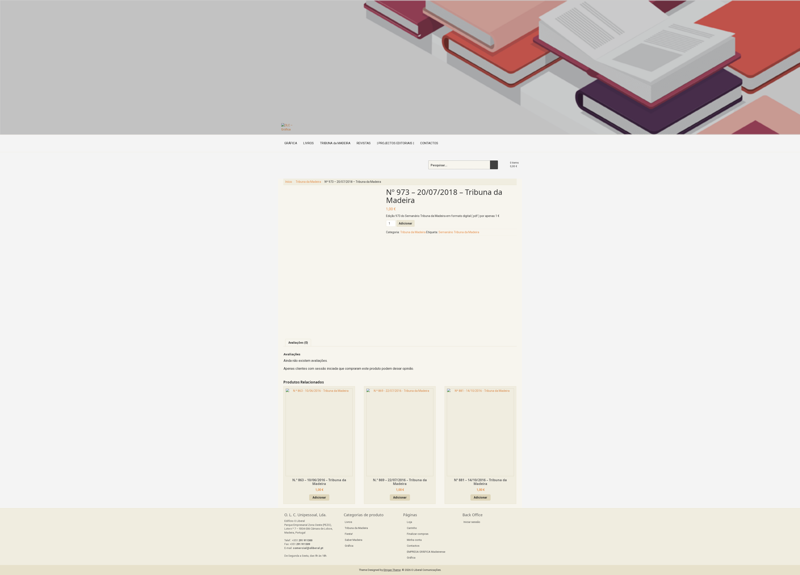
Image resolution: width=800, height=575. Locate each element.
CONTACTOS (429, 143)
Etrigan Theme (392, 569)
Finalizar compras (417, 533)
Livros (348, 522)
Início (288, 181)
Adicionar (405, 223)
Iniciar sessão (472, 522)
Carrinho (412, 528)
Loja (409, 522)
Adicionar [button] (319, 497)
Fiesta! (349, 533)
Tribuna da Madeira (308, 181)
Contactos (413, 545)
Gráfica (349, 545)
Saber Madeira (353, 539)
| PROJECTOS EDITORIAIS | (395, 143)
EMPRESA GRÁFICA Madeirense (426, 551)
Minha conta (414, 539)
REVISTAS (364, 143)
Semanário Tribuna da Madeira (459, 232)
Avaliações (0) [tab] (298, 342)
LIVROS (308, 143)
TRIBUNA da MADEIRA (335, 143)
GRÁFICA (290, 143)
